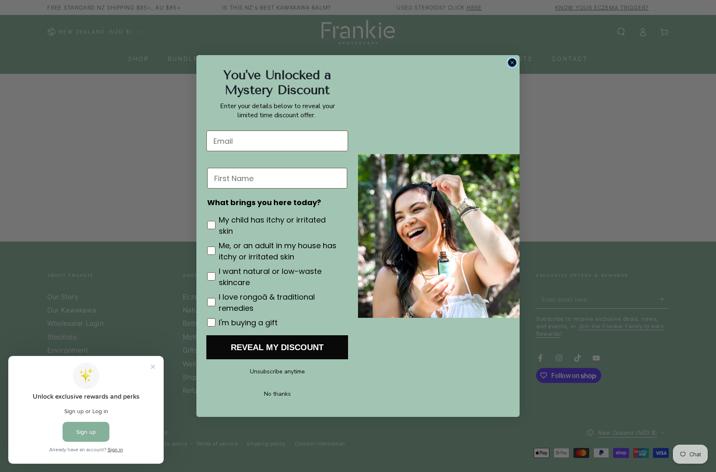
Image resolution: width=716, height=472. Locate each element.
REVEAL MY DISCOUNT (277, 347)
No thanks (277, 394)
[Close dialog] (512, 62)
